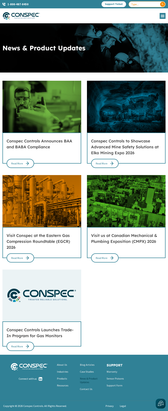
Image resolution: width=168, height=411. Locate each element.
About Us (62, 364)
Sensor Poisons (115, 378)
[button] (163, 16)
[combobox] (147, 4)
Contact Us (86, 389)
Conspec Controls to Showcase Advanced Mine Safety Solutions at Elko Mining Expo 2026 (125, 146)
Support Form (114, 385)
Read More (17, 163)
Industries (62, 371)
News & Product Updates (89, 380)
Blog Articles (87, 364)
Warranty (112, 371)
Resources (62, 385)
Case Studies (87, 371)
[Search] (162, 4)
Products (62, 378)
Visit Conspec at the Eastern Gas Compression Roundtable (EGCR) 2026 (38, 241)
